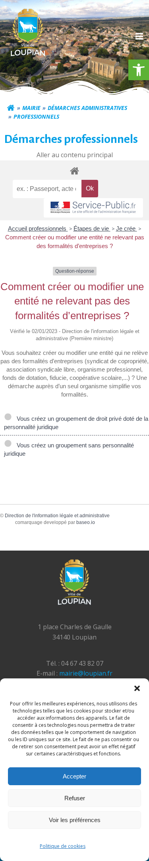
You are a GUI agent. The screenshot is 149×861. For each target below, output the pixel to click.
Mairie (31, 108)
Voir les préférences (75, 820)
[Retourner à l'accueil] (10, 108)
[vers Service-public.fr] (93, 208)
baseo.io (85, 522)
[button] (138, 70)
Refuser (74, 798)
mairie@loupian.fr (85, 673)
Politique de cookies (62, 846)
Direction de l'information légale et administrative (57, 515)
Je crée (126, 228)
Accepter (74, 776)
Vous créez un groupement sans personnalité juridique (69, 449)
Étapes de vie (92, 228)
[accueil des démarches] (74, 170)
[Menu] (138, 36)
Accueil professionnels (38, 228)
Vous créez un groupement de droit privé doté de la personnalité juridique (76, 422)
